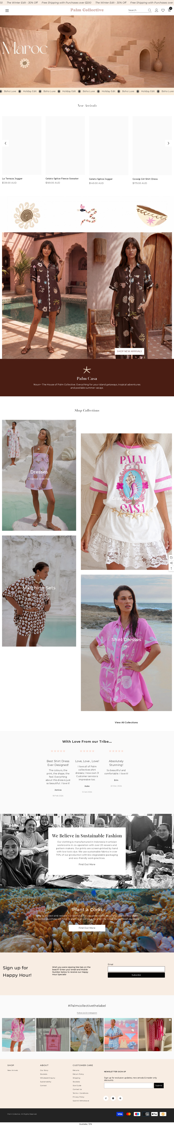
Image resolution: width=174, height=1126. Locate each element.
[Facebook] (105, 1098)
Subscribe (136, 975)
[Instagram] (113, 1098)
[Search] (140, 10)
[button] (5, 143)
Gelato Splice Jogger (101, 179)
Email (110, 964)
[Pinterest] (120, 1098)
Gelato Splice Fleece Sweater (62, 178)
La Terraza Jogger (12, 178)
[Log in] (156, 10)
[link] (87, 51)
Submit (158, 1085)
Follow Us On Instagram (87, 1013)
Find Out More (87, 864)
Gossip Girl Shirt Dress (145, 179)
